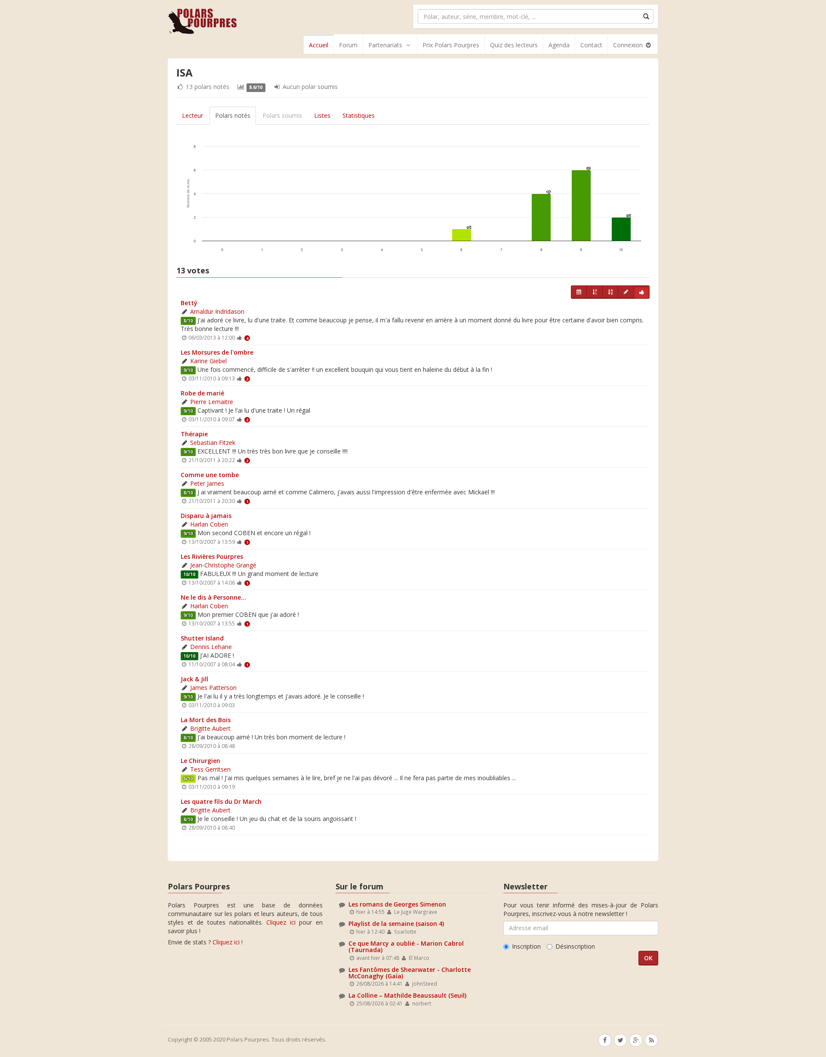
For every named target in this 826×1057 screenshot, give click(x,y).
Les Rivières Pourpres (212, 556)
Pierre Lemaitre (211, 402)
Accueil (318, 45)
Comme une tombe (210, 475)
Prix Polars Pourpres (450, 45)
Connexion (628, 45)
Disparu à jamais (206, 516)
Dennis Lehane (211, 647)
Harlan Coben (209, 524)
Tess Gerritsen (210, 769)
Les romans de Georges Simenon (397, 904)
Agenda (559, 45)
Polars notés (232, 115)
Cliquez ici (281, 922)
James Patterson (213, 687)
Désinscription (575, 946)
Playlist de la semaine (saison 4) (396, 923)
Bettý (189, 303)
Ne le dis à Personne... (213, 597)
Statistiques (358, 115)
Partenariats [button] (385, 45)
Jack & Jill (194, 679)
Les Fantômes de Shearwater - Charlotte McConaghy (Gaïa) (409, 972)
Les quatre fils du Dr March (221, 801)
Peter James (207, 483)
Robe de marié (202, 393)
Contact (591, 45)
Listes (322, 115)
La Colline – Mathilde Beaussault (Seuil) (407, 995)
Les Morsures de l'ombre (217, 352)
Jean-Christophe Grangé (223, 565)
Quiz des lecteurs (514, 45)
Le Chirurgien (200, 761)
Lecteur (192, 115)
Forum (348, 45)
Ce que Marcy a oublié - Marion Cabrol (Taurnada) (406, 946)
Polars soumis (282, 115)
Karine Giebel (208, 361)
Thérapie (194, 434)
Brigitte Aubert (210, 728)
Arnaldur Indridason (217, 311)
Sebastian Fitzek (212, 442)
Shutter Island (202, 638)
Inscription (526, 946)
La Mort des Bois (206, 720)
